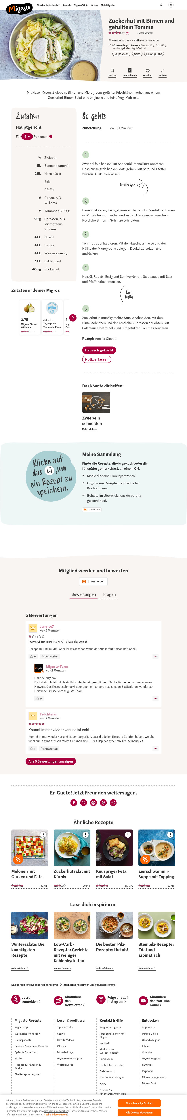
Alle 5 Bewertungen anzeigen (50, 761)
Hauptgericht (154, 53)
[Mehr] (155, 656)
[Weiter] (73, 318)
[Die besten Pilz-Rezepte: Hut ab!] (114, 941)
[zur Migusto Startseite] (19, 6)
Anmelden (95, 509)
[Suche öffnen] (161, 5)
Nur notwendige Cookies (139, 1103)
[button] (32, 628)
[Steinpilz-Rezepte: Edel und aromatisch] (156, 941)
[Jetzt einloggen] (171, 5)
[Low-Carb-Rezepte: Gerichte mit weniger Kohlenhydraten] (72, 941)
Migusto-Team (57, 666)
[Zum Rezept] (29, 859)
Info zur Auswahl (51, 137)
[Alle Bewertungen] (116, 32)
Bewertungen (83, 594)
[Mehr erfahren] (96, 423)
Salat (137, 53)
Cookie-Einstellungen (112, 1077)
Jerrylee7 (47, 626)
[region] (93, 1107)
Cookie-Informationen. (55, 1114)
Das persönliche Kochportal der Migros (34, 984)
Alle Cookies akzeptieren (139, 1112)
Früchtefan (48, 714)
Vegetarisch (121, 53)
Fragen (109, 594)
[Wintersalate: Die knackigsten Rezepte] (29, 941)
